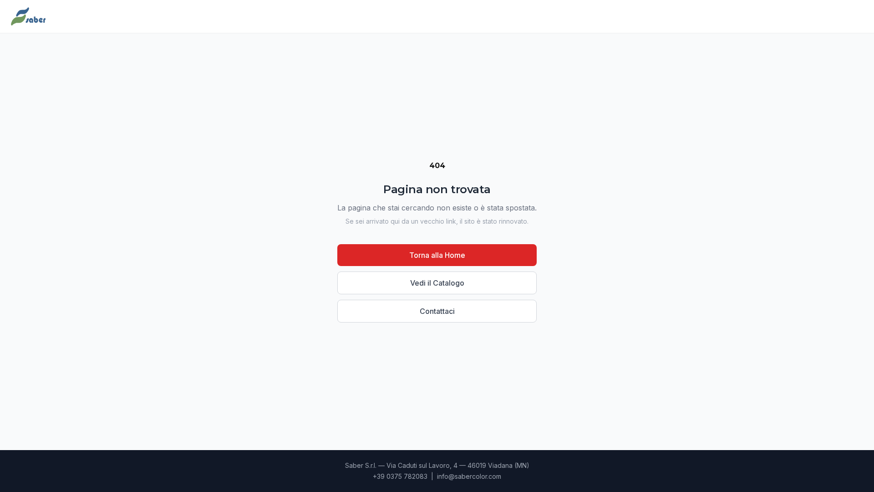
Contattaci (437, 311)
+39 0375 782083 (400, 476)
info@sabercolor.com (469, 476)
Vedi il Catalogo (437, 282)
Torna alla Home (437, 255)
